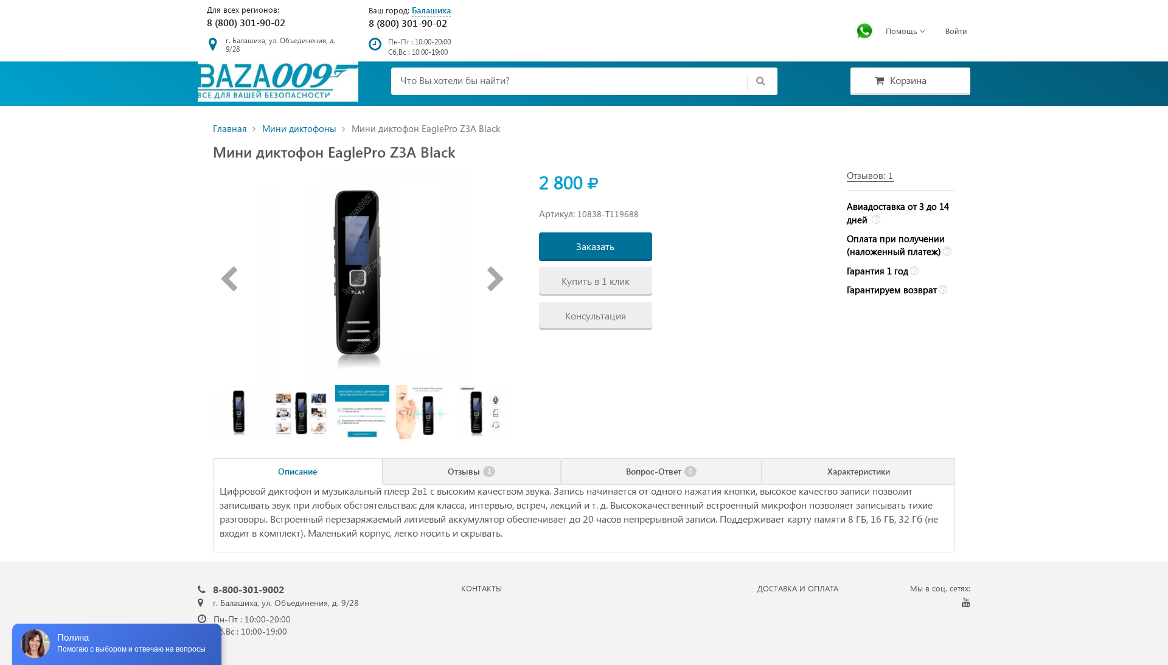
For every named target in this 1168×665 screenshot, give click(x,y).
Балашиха (431, 10)
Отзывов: (870, 175)
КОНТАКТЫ (481, 588)
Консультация (595, 315)
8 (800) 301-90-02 (246, 22)
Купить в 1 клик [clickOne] (595, 280)
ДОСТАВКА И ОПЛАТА (797, 588)
